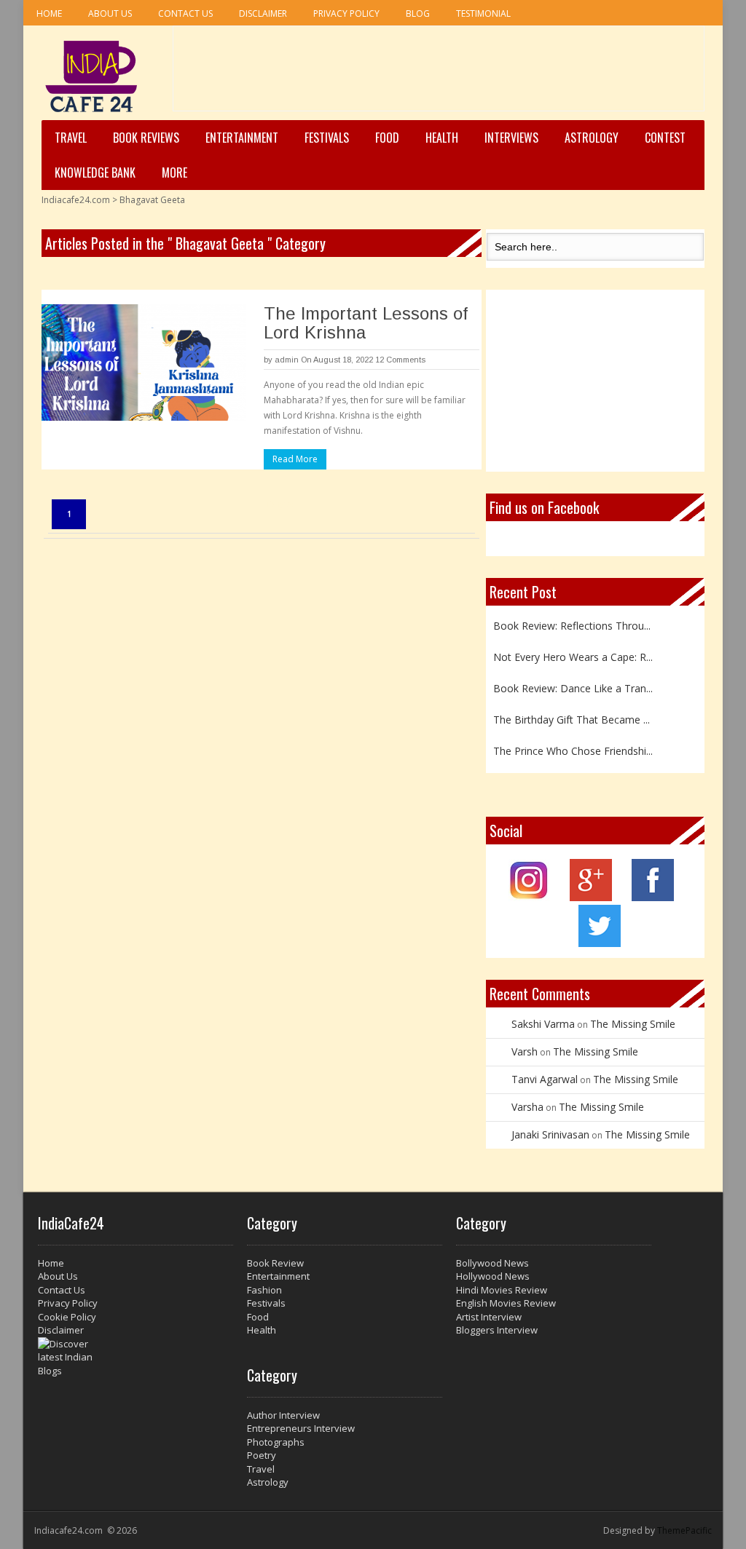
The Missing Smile (632, 1024)
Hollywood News (493, 1276)
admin (287, 359)
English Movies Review (506, 1303)
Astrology (592, 137)
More (174, 172)
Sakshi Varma (543, 1024)
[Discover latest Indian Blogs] (135, 1357)
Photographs (276, 1442)
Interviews (511, 137)
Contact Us (185, 13)
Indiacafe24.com (76, 200)
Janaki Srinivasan (550, 1134)
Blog (418, 13)
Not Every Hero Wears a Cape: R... (573, 655)
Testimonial (483, 13)
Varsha (527, 1107)
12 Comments (400, 359)
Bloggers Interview (497, 1329)
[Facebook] (653, 897)
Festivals (327, 137)
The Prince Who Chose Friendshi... (573, 749)
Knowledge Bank (95, 172)
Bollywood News (492, 1262)
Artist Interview (489, 1316)
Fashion (264, 1289)
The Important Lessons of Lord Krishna (366, 323)
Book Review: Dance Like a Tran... (573, 687)
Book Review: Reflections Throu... (572, 624)
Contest (665, 137)
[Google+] (591, 897)
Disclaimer (263, 13)
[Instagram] (529, 897)
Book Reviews (146, 137)
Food (387, 137)
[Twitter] (599, 943)
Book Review (275, 1262)
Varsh (524, 1051)
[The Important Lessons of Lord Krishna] (144, 362)
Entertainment (241, 137)
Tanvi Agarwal (544, 1079)
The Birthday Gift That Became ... (571, 718)
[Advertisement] (438, 73)
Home (49, 13)
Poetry (261, 1455)
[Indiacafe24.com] (91, 76)
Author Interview (283, 1415)
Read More (295, 459)
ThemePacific (684, 1530)
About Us (110, 13)
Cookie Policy (67, 1316)
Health (441, 137)
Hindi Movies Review (501, 1289)
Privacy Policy (346, 13)
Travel (71, 137)
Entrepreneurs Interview (301, 1428)
